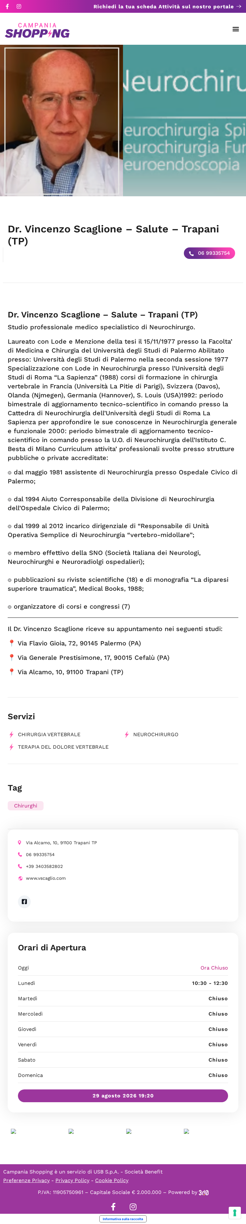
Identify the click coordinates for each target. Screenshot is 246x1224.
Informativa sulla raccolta (123, 1219)
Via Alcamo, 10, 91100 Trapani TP (61, 842)
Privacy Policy (72, 1180)
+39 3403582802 (44, 866)
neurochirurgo (155, 734)
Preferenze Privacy (26, 1180)
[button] (236, 29)
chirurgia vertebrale (49, 734)
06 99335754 (213, 253)
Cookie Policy (111, 1180)
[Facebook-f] (7, 6)
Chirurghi (25, 806)
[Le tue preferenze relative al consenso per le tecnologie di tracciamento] (235, 1213)
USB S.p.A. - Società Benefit (128, 1172)
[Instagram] (18, 6)
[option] (61, 120)
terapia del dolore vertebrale (63, 747)
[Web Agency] (204, 1192)
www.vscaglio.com (46, 878)
